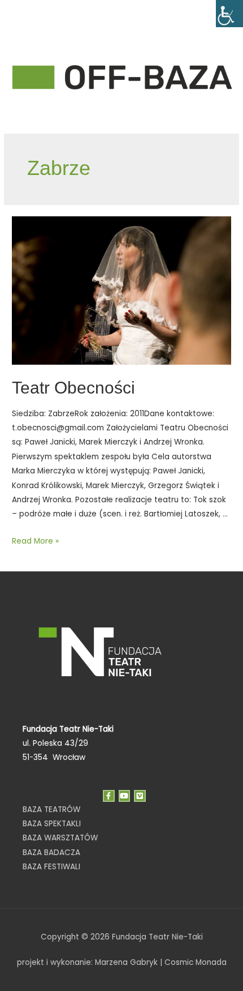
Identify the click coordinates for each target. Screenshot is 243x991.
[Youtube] (125, 796)
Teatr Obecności (73, 387)
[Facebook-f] (109, 796)
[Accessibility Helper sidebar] (229, 13)
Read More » (35, 541)
